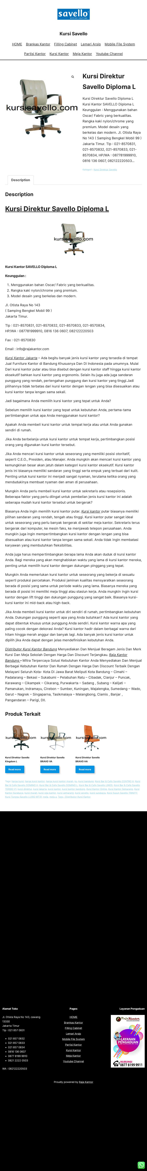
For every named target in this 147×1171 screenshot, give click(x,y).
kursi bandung (86, 781)
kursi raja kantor (47, 792)
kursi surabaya (98, 792)
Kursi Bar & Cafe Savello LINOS (96, 785)
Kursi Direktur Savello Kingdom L (17, 759)
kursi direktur (25, 789)
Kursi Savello (73, 33)
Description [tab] (20, 180)
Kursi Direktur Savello (105, 169)
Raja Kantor (86, 1082)
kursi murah (31, 792)
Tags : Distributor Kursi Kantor (74, 796)
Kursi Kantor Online (96, 789)
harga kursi (18, 781)
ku (76, 781)
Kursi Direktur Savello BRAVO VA (52, 759)
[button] (72, 76)
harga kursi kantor (35, 781)
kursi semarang (65, 792)
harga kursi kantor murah (59, 781)
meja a (53, 796)
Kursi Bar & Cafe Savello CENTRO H (114, 781)
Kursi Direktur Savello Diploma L (57, 209)
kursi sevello (82, 792)
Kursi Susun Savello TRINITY (122, 792)
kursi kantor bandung (73, 789)
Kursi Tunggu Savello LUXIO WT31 (23, 796)
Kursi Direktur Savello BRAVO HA (88, 759)
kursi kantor (54, 789)
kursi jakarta (40, 789)
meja (45, 796)
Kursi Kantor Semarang (120, 789)
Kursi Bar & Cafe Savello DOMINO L (58, 785)
